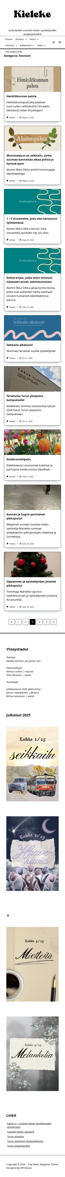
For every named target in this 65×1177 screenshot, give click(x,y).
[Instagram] (54, 42)
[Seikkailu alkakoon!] (32, 328)
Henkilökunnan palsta (21, 96)
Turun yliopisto (15, 1136)
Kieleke (12, 117)
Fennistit (9, 45)
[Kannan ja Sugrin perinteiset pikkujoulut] (32, 497)
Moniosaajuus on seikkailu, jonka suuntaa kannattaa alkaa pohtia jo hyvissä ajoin (30, 159)
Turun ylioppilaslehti (18, 1145)
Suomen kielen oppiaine (20, 1131)
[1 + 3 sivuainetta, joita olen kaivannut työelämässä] (32, 201)
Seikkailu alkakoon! (19, 345)
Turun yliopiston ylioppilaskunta (25, 1141)
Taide (39, 45)
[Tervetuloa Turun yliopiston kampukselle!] (32, 379)
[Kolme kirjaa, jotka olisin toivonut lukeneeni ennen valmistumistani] (32, 260)
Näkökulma (25, 45)
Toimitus (19, 39)
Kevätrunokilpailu (18, 459)
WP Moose (26, 1167)
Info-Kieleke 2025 (13, 51)
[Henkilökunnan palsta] (32, 79)
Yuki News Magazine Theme (43, 1164)
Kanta (33, 39)
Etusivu (9, 39)
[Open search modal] (60, 42)
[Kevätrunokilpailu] (32, 442)
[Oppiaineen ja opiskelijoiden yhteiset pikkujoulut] (32, 564)
